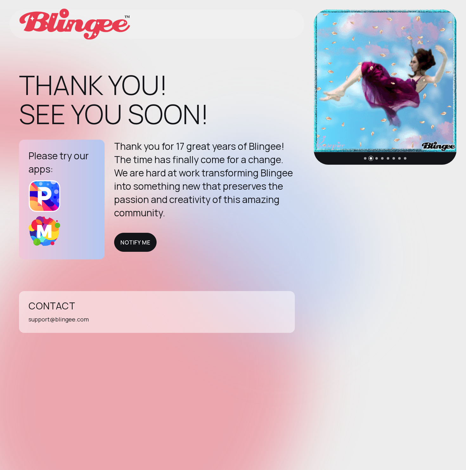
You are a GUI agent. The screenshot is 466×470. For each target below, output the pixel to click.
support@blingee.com (59, 319)
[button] (365, 158)
